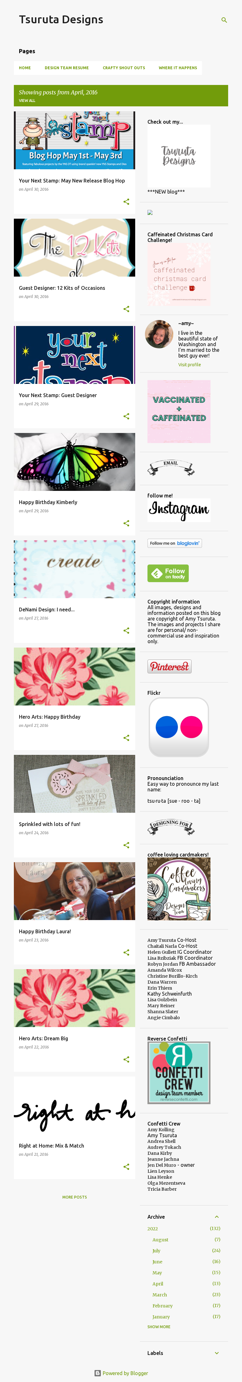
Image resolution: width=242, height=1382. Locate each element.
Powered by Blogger (124, 1373)
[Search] (224, 20)
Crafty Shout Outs (124, 68)
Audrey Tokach (164, 1147)
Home (25, 68)
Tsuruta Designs (61, 19)
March (160, 1295)
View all (27, 100)
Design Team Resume (67, 68)
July (156, 1251)
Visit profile (189, 364)
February (163, 1306)
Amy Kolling (161, 1129)
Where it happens (178, 68)
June (157, 1262)
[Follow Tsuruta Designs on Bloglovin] (174, 546)
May (157, 1273)
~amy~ (186, 323)
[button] (126, 202)
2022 (152, 1229)
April (158, 1284)
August (160, 1240)
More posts (74, 1197)
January (161, 1317)
